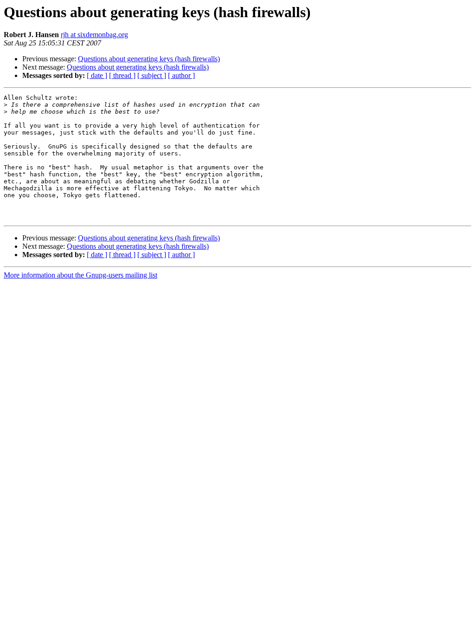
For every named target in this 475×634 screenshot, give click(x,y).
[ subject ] (151, 75)
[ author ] (181, 75)
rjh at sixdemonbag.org (94, 35)
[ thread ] (122, 75)
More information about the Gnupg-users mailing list (80, 275)
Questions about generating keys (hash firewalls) (149, 59)
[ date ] (97, 75)
